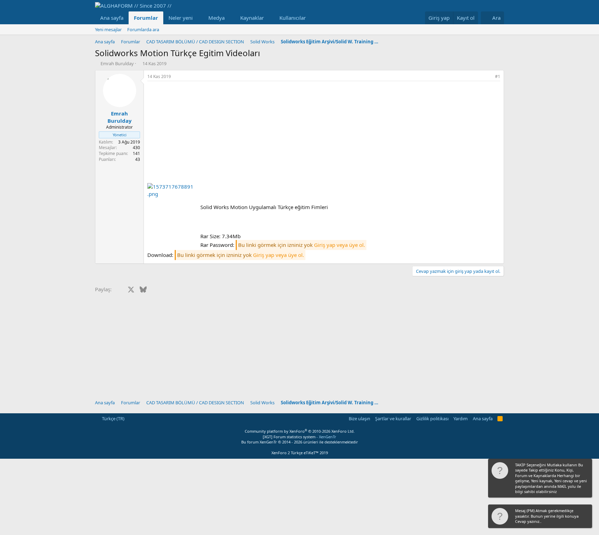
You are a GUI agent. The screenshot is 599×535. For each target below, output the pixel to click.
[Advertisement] (323, 133)
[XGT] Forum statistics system (299, 436)
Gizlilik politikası (432, 418)
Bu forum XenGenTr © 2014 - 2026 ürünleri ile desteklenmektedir (299, 442)
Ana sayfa (111, 17)
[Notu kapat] (586, 465)
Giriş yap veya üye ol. (339, 244)
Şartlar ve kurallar (393, 418)
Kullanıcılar (292, 17)
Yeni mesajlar (108, 29)
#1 (497, 76)
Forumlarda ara (143, 29)
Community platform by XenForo (300, 431)
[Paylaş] (488, 77)
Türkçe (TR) (112, 418)
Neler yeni (180, 17)
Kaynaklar (252, 17)
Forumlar (146, 17)
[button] (198, 17)
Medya (216, 17)
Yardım (460, 418)
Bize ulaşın (359, 418)
